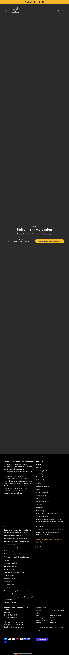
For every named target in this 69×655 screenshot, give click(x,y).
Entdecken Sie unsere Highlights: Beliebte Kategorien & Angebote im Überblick (17, 531)
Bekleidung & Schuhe (43, 471)
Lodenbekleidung (9, 585)
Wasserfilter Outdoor (11, 566)
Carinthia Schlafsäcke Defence (14, 554)
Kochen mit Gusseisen (11, 594)
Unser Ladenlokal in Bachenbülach (18, 461)
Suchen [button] (27, 241)
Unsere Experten (41, 495)
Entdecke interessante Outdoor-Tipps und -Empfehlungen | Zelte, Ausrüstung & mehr (49, 520)
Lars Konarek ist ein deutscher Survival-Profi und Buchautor (18, 598)
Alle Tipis (39, 504)
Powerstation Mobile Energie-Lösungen (17, 557)
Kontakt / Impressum (42, 492)
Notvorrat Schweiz (10, 578)
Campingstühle (9, 575)
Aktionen (38, 489)
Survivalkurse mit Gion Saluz (13, 535)
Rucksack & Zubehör (42, 486)
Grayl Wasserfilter (10, 588)
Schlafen (38, 483)
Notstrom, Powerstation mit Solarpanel (16, 542)
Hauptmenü (40, 461)
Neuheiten (39, 464)
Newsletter (40, 527)
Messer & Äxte (40, 477)
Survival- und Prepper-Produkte (14, 572)
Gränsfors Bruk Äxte (10, 563)
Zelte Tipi (39, 468)
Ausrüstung (39, 474)
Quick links (9, 527)
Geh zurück (12, 241)
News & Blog (40, 511)
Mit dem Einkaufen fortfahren (50, 241)
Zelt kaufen (39, 507)
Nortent (6, 560)
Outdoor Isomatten (10, 545)
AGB (37, 498)
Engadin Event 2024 (11, 602)
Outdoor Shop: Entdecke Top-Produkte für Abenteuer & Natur (49, 515)
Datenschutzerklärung (42, 501)
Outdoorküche (40, 480)
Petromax (7, 581)
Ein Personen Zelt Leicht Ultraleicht (15, 538)
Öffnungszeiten (42, 607)
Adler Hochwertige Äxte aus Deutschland (17, 591)
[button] (6, 11)
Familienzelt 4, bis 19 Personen (14, 548)
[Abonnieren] (63, 547)
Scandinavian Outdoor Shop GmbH (16, 608)
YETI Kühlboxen (9, 569)
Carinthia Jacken (9, 551)
